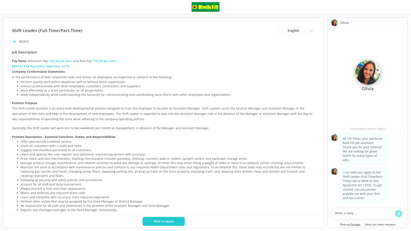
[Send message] (398, 213)
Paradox (355, 224)
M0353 (23, 41)
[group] (368, 117)
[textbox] (363, 214)
